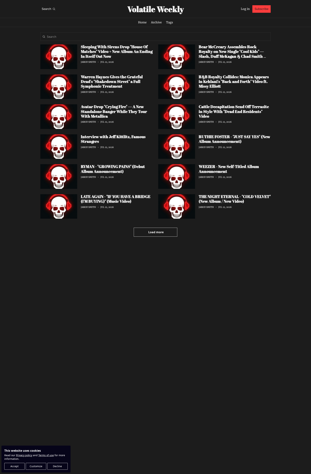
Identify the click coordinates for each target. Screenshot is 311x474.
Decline (57, 466)
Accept (14, 466)
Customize (36, 466)
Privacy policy (24, 455)
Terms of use (46, 455)
